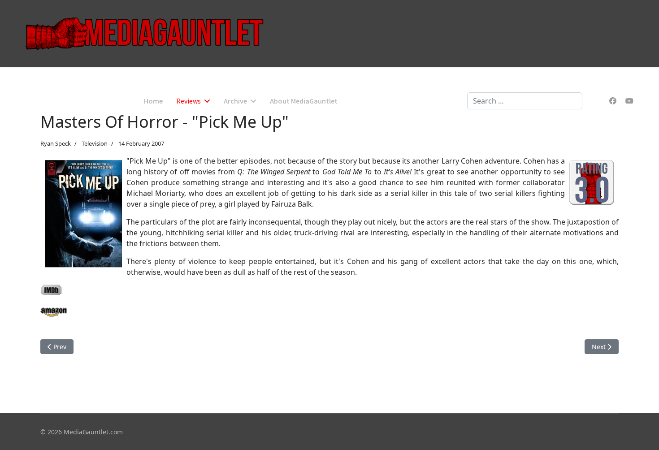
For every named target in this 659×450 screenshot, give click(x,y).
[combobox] (524, 100)
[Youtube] (629, 101)
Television (95, 143)
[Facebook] (612, 101)
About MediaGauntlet (304, 100)
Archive (235, 100)
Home (153, 100)
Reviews (188, 100)
